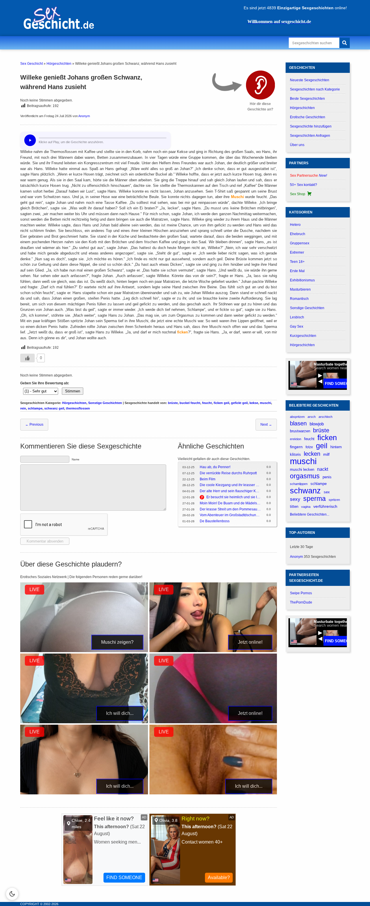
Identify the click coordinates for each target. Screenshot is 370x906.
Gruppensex (299, 243)
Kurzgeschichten (303, 336)
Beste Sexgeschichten (307, 99)
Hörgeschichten (59, 64)
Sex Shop (297, 194)
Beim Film (207, 479)
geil (322, 445)
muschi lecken (302, 469)
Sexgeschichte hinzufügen (311, 126)
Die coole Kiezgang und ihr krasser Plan (230, 485)
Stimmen (72, 391)
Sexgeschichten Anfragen (310, 136)
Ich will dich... (120, 713)
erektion (295, 439)
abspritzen (297, 416)
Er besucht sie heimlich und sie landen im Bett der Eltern (233, 497)
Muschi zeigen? (117, 642)
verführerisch (325, 506)
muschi (265, 403)
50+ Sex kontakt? (303, 185)
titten (294, 506)
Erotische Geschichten (307, 117)
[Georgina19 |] (213, 651)
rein (23, 408)
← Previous (34, 424)
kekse (253, 403)
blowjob (317, 423)
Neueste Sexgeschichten (309, 80)
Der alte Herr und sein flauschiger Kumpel (230, 491)
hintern (336, 447)
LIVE (34, 589)
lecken (312, 454)
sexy (295, 499)
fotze (309, 447)
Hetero (295, 225)
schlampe (35, 408)
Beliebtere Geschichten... (309, 514)
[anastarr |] (84, 651)
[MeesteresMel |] (84, 793)
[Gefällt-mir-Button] (27, 358)
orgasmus (305, 476)
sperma (314, 498)
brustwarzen (300, 431)
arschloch (325, 416)
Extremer (297, 252)
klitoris (295, 454)
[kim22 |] (84, 722)
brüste (173, 403)
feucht (207, 403)
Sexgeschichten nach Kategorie (315, 89)
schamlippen (299, 484)
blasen (298, 423)
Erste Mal (297, 271)
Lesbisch (297, 317)
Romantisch (299, 299)
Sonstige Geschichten (105, 403)
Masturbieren (300, 289)
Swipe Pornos (301, 593)
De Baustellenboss (215, 521)
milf (326, 454)
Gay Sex (296, 326)
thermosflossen (78, 408)
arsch (312, 416)
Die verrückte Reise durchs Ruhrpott (228, 473)
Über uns (297, 145)
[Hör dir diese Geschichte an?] (260, 85)
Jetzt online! (250, 642)
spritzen (334, 499)
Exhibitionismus (302, 280)
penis (327, 477)
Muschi (237, 197)
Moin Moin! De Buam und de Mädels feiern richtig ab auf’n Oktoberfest (230, 503)
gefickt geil (239, 403)
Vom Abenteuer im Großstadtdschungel (230, 515)
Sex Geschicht (31, 64)
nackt (322, 469)
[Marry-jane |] (213, 722)
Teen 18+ (297, 262)
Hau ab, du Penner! (215, 467)
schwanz (305, 490)
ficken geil (221, 403)
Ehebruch (297, 234)
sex (327, 492)
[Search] (344, 43)
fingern (296, 447)
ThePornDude (301, 602)
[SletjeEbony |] (213, 793)
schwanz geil (54, 408)
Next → (266, 424)
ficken (182, 332)
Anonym (84, 116)
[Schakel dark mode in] (12, 893)
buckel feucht (190, 403)
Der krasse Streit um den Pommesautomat (230, 509)
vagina (305, 506)
